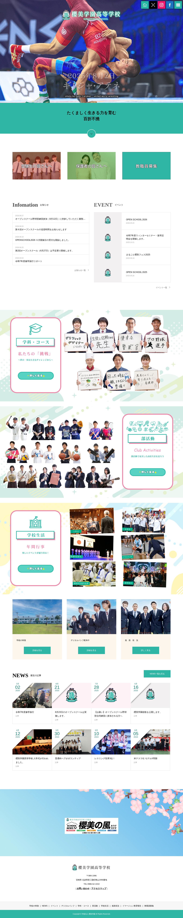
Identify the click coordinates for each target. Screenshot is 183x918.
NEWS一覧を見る (157, 674)
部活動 (95, 906)
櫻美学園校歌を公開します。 (148, 712)
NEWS (44, 906)
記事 (17, 716)
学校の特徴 (34, 906)
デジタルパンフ (67, 906)
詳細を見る (37, 650)
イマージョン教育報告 (131, 906)
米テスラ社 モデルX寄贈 (145, 758)
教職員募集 (149, 906)
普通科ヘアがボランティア (68, 758)
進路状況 (115, 906)
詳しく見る (145, 650)
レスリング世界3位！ (104, 758)
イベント (54, 906)
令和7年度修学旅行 (25, 712)
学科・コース (83, 906)
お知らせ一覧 (80, 270)
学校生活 (105, 906)
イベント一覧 (161, 287)
